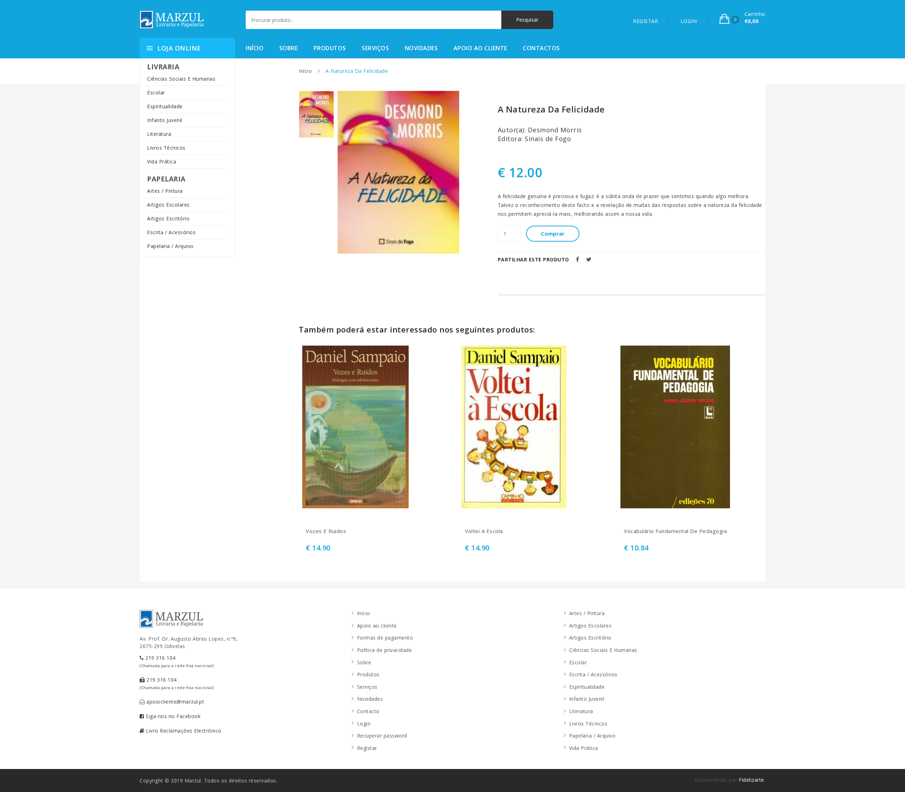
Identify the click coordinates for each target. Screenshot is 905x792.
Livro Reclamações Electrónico (183, 730)
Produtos (330, 48)
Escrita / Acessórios (171, 232)
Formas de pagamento (385, 637)
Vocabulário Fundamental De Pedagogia (675, 531)
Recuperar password (382, 735)
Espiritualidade (165, 106)
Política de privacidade (384, 650)
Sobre (288, 48)
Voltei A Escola (484, 531)
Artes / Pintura (165, 190)
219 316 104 (177, 661)
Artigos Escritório (168, 218)
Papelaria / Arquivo (170, 246)
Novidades (421, 48)
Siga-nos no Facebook (172, 716)
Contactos (541, 48)
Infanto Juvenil (164, 120)
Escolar (156, 92)
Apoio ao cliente (480, 48)
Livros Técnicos (166, 147)
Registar (367, 748)
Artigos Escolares (168, 204)
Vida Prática (161, 161)
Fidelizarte (751, 779)
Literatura (159, 134)
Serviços (375, 48)
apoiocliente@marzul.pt (174, 701)
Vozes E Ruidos (326, 531)
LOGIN (689, 21)
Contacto (368, 711)
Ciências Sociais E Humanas (181, 78)
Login (364, 723)
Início (254, 48)
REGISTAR (645, 21)
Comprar (553, 233)
